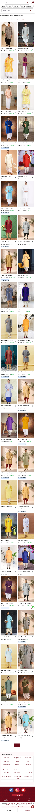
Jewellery (29, 6)
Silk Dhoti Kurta (17, 769)
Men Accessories (6, 764)
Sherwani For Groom (28, 767)
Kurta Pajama (28, 757)
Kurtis (23, 6)
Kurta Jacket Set (28, 772)
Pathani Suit (28, 764)
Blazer (6, 767)
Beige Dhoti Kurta (28, 776)
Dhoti (28, 761)
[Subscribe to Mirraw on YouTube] (23, 790)
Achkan (28, 769)
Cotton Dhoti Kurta (6, 776)
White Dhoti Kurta (7, 781)
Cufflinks (17, 764)
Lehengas (16, 6)
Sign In (17, 795)
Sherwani (6, 757)
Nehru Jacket (6, 761)
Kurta (17, 761)
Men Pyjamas (17, 772)
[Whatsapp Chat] (33, 607)
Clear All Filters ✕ (26, 19)
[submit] (30, 10)
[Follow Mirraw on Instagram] (17, 790)
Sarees (9, 6)
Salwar (3, 6)
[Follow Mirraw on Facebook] (11, 790)
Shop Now (10, 44)
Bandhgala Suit (28, 781)
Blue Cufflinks (6, 769)
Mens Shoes (17, 767)
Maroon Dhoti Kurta (17, 781)
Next (17, 745)
